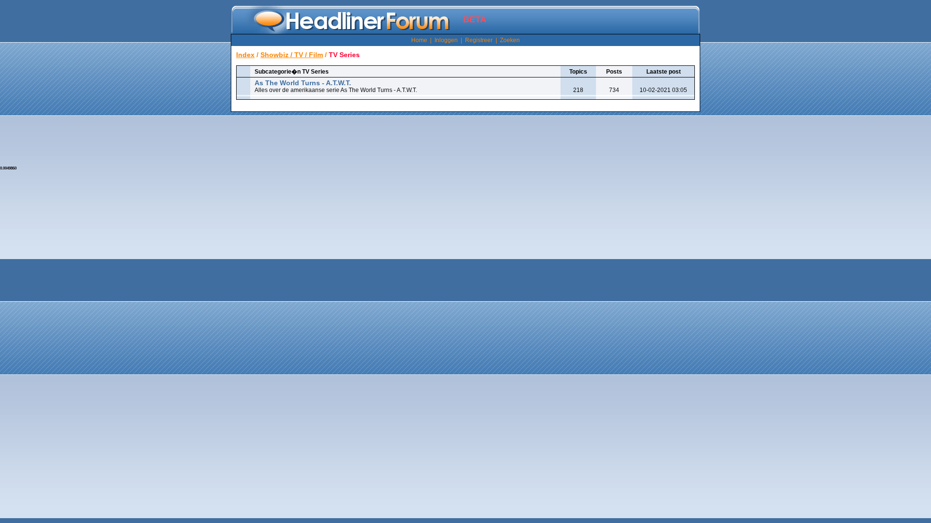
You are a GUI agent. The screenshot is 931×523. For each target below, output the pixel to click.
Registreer (479, 40)
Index (245, 55)
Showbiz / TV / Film (291, 55)
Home (419, 40)
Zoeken (510, 40)
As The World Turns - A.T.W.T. (303, 83)
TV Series (344, 55)
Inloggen (446, 40)
